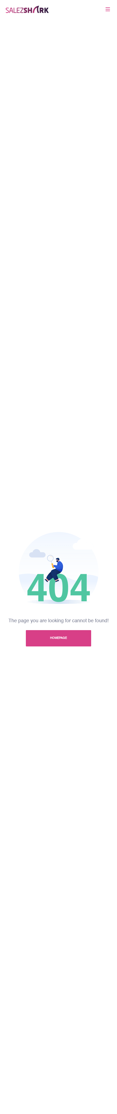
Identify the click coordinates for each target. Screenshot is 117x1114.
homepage (58, 638)
